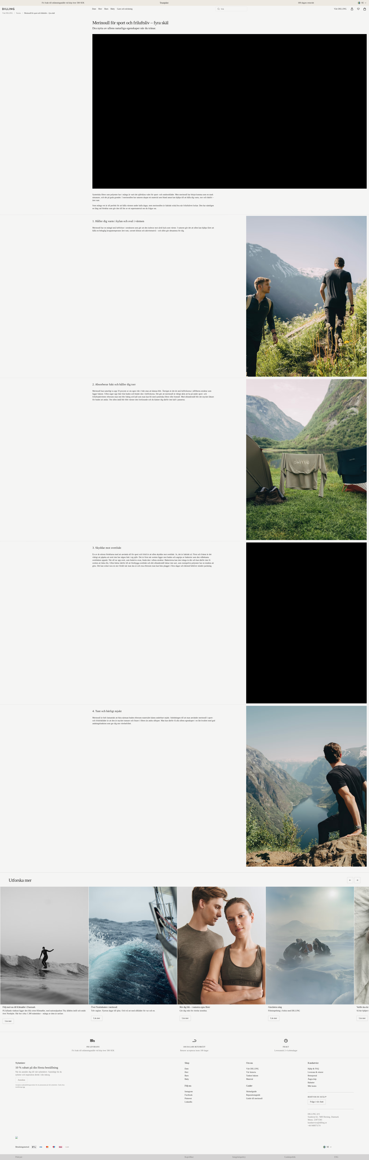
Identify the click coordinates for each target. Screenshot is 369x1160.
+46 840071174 (314, 1125)
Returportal (312, 1076)
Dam (94, 9)
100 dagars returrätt (306, 3)
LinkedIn (188, 1102)
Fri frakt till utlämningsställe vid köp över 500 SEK (63, 3)
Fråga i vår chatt (316, 1102)
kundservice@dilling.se (317, 1123)
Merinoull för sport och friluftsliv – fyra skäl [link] (39, 13)
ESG (336, 1157)
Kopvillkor (189, 1157)
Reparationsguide (253, 1095)
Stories (18, 13)
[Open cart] (365, 9)
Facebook (188, 1095)
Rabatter (311, 1082)
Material (249, 1079)
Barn (106, 9)
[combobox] (362, 2)
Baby (113, 9)
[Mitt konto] (352, 9)
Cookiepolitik (289, 1157)
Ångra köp (312, 1079)
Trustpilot (164, 3)
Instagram (189, 1091)
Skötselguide (251, 1091)
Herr (100, 9)
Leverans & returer (315, 1072)
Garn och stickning (124, 9)
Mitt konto (312, 1086)
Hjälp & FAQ (313, 1069)
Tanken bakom (252, 1076)
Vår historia (251, 1072)
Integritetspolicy (239, 1157)
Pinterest (188, 1098)
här (24, 1087)
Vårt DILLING (340, 9)
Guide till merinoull (254, 1098)
